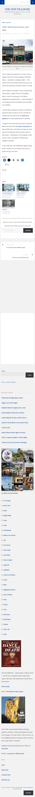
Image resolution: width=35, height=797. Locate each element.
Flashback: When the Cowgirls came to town (13, 408)
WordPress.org (5, 780)
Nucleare (29, 787)
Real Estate (6, 22)
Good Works (7, 555)
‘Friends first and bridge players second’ (12, 398)
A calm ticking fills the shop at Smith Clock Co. (14, 418)
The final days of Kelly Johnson (14, 692)
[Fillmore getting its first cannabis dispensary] (8, 187)
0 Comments (26, 33)
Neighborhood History (9, 590)
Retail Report (7, 619)
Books (5, 511)
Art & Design (7, 501)
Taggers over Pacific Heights (9, 403)
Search (3, 371)
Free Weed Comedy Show (23, 126)
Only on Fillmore (8, 595)
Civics (5, 520)
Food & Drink (7, 550)
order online (4, 749)
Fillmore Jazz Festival (9, 535)
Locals (5, 580)
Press (5, 609)
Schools (6, 624)
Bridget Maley (7, 515)
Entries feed (4, 770)
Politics (6, 605)
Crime (5, 525)
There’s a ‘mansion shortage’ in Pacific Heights (14, 437)
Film (5, 540)
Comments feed (5, 775)
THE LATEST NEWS (8, 382)
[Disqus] (17, 288)
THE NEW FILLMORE (17, 9)
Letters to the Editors (9, 575)
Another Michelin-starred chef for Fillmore (12, 413)
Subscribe (28, 230)
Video (5, 634)
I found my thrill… (6, 428)
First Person (7, 545)
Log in (3, 765)
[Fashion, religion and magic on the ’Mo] (23, 187)
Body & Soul (7, 506)
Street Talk (7, 629)
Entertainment (7, 530)
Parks (5, 600)
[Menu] (2, 2)
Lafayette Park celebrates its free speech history (14, 423)
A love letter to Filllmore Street (15, 754)
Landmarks (6, 570)
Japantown (6, 565)
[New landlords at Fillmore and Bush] (8, 203)
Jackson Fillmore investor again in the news (13, 432)
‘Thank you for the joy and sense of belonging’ (14, 442)
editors (18, 33)
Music (5, 585)
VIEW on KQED (5, 687)
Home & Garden (8, 560)
